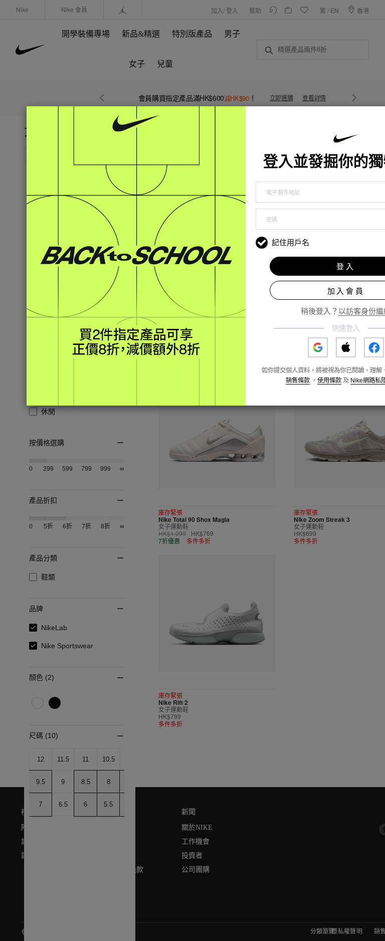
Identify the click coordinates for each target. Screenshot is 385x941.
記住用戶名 (290, 242)
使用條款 (329, 380)
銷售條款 (298, 380)
